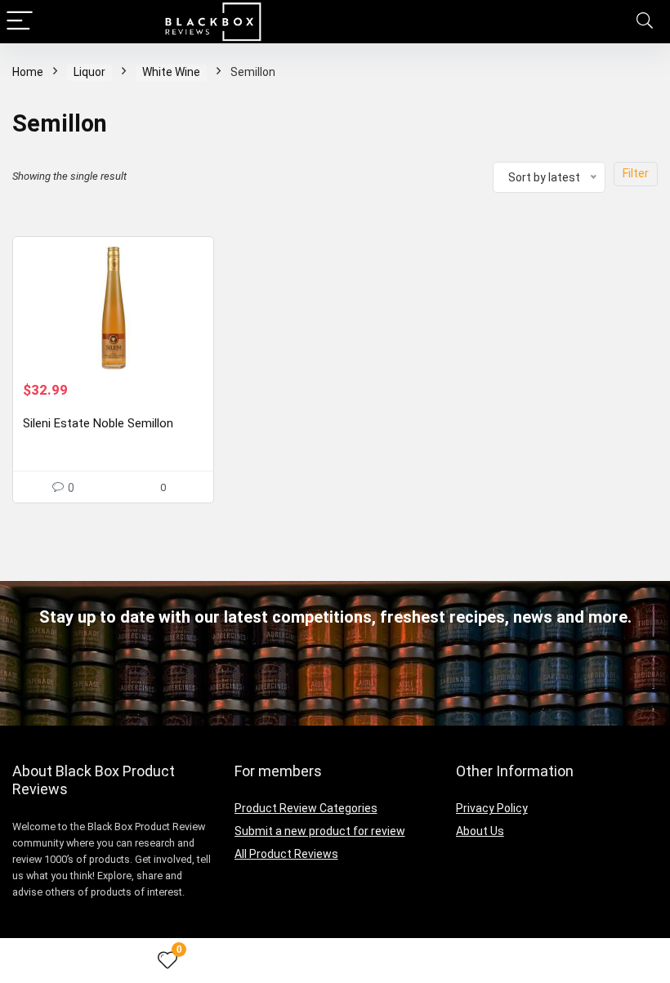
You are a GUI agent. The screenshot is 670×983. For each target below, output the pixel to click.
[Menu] (19, 21)
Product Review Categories (305, 808)
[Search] (644, 21)
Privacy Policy (492, 808)
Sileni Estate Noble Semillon (98, 423)
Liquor (89, 71)
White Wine (171, 71)
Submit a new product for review (319, 831)
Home (27, 71)
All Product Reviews (286, 853)
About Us (480, 831)
